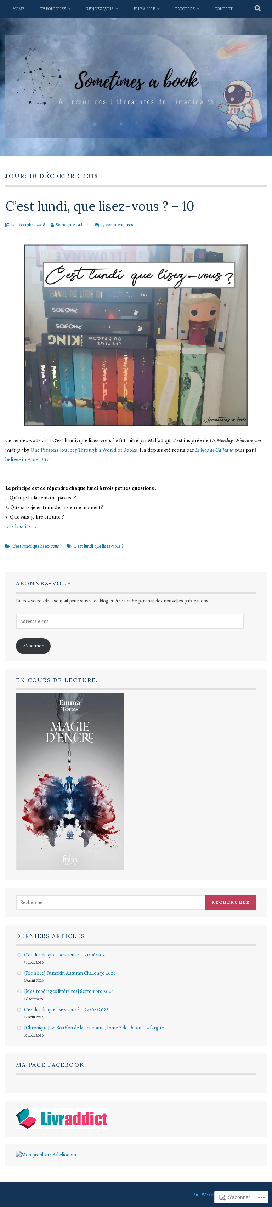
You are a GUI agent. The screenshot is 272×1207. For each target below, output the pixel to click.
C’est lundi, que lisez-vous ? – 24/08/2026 (66, 1009)
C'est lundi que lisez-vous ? (37, 546)
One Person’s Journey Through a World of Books (83, 449)
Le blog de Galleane (214, 449)
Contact (224, 9)
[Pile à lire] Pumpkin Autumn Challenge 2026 (69, 973)
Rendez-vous (100, 9)
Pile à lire (144, 9)
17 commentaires (117, 225)
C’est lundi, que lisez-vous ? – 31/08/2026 (65, 954)
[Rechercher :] (119, 902)
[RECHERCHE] (258, 9)
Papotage (185, 9)
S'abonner (33, 645)
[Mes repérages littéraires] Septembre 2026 (68, 991)
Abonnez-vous (43, 583)
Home (18, 9)
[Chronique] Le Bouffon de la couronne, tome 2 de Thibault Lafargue (94, 1027)
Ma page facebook (50, 1064)
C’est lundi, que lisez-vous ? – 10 (99, 206)
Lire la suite (21, 526)
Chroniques (53, 9)
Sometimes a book (73, 225)
